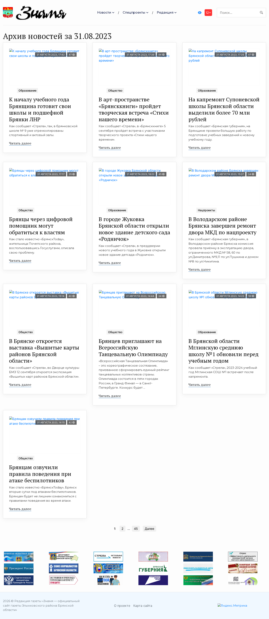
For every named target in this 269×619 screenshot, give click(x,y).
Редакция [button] (165, 12)
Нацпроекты (206, 210)
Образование (27, 90)
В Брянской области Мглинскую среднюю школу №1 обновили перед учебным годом (223, 350)
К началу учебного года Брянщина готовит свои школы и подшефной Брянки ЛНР (40, 109)
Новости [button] (104, 12)
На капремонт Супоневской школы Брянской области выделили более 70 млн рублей (224, 109)
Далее (149, 529)
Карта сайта (142, 606)
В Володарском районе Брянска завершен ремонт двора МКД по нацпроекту (222, 225)
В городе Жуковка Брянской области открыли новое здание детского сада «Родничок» (134, 229)
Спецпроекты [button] (134, 12)
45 (136, 529)
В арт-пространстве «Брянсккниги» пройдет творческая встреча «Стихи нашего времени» (134, 109)
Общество (115, 90)
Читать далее (20, 143)
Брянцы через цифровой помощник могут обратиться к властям (41, 225)
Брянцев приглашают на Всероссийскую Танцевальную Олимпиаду (133, 347)
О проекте (122, 606)
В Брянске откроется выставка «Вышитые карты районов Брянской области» (44, 350)
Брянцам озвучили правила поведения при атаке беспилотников (40, 473)
